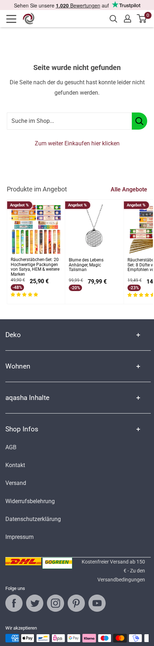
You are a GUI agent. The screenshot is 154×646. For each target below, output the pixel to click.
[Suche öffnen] (113, 19)
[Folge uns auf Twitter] (34, 603)
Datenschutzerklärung (33, 519)
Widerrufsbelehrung (30, 501)
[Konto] (127, 18)
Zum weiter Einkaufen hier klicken (77, 143)
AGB (10, 447)
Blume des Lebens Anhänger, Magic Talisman (86, 265)
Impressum (19, 537)
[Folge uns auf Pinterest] (76, 603)
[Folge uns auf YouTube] (97, 603)
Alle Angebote (129, 189)
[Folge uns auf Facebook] (14, 603)
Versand (15, 483)
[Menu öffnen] (13, 18)
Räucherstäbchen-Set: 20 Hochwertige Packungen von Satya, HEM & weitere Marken (35, 267)
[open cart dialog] (142, 18)
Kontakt (15, 465)
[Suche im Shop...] (139, 121)
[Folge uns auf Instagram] (55, 603)
